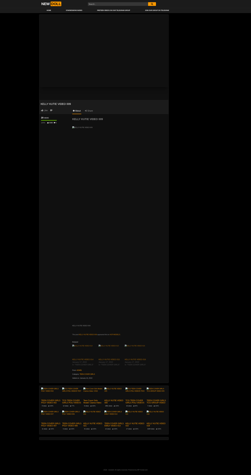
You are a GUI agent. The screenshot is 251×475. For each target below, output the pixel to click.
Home (49, 10)
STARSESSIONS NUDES (74, 10)
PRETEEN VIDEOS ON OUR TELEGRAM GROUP (113, 10)
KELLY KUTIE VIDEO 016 (135, 359)
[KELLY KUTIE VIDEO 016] (136, 351)
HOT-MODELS (115, 334)
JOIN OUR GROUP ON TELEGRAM (157, 10)
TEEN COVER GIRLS (87, 374)
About (78, 111)
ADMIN (79, 370)
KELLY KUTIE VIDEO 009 (88, 334)
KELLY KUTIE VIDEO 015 (109, 359)
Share (90, 111)
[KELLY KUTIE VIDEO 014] (84, 351)
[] (152, 4)
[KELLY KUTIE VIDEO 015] (110, 351)
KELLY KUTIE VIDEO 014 (82, 359)
